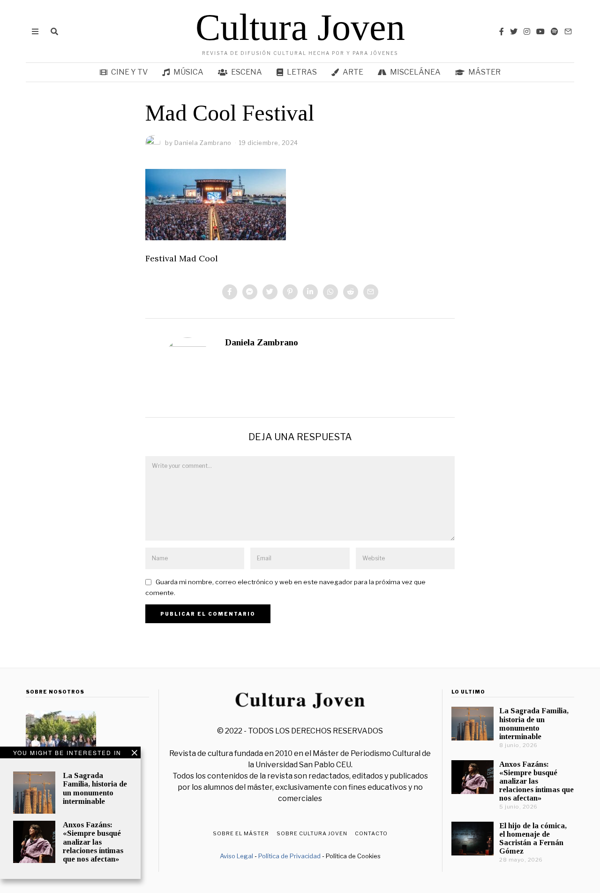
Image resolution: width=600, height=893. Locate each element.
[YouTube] (540, 31)
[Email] (568, 31)
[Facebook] (501, 31)
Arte (353, 72)
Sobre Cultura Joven (312, 833)
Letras (302, 72)
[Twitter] (514, 31)
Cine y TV (129, 72)
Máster (484, 72)
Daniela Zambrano (261, 342)
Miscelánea (415, 72)
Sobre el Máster (241, 833)
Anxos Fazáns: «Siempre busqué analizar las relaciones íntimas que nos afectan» (93, 841)
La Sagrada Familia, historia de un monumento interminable (95, 788)
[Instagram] (526, 31)
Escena (246, 72)
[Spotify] (554, 31)
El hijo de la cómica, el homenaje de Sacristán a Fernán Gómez (533, 838)
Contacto (371, 833)
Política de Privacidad (289, 856)
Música (188, 72)
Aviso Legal (236, 856)
